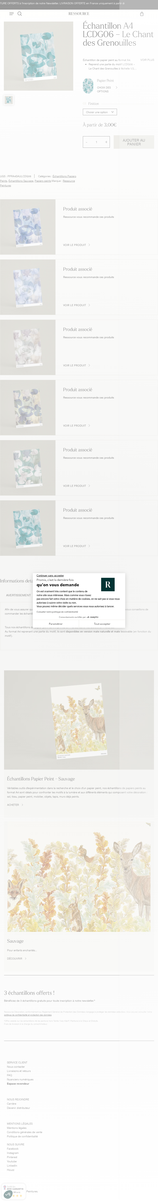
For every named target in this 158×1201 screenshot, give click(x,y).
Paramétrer (56, 624)
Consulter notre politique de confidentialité (57, 611)
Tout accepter (102, 624)
